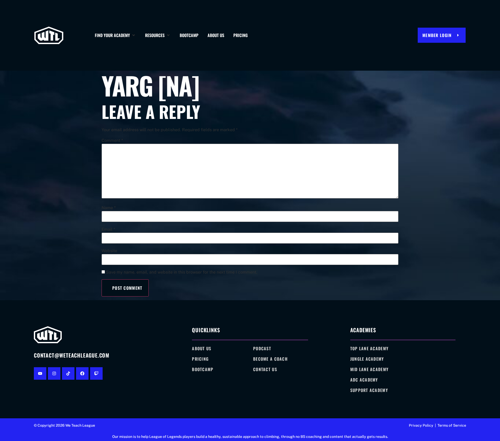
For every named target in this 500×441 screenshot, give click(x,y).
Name (109, 208)
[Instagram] (54, 373)
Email (108, 229)
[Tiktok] (68, 373)
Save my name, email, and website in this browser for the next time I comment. (181, 272)
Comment (112, 140)
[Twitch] (96, 373)
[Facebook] (82, 373)
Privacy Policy (421, 425)
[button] (115, 35)
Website (109, 251)
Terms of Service (452, 425)
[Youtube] (40, 373)
